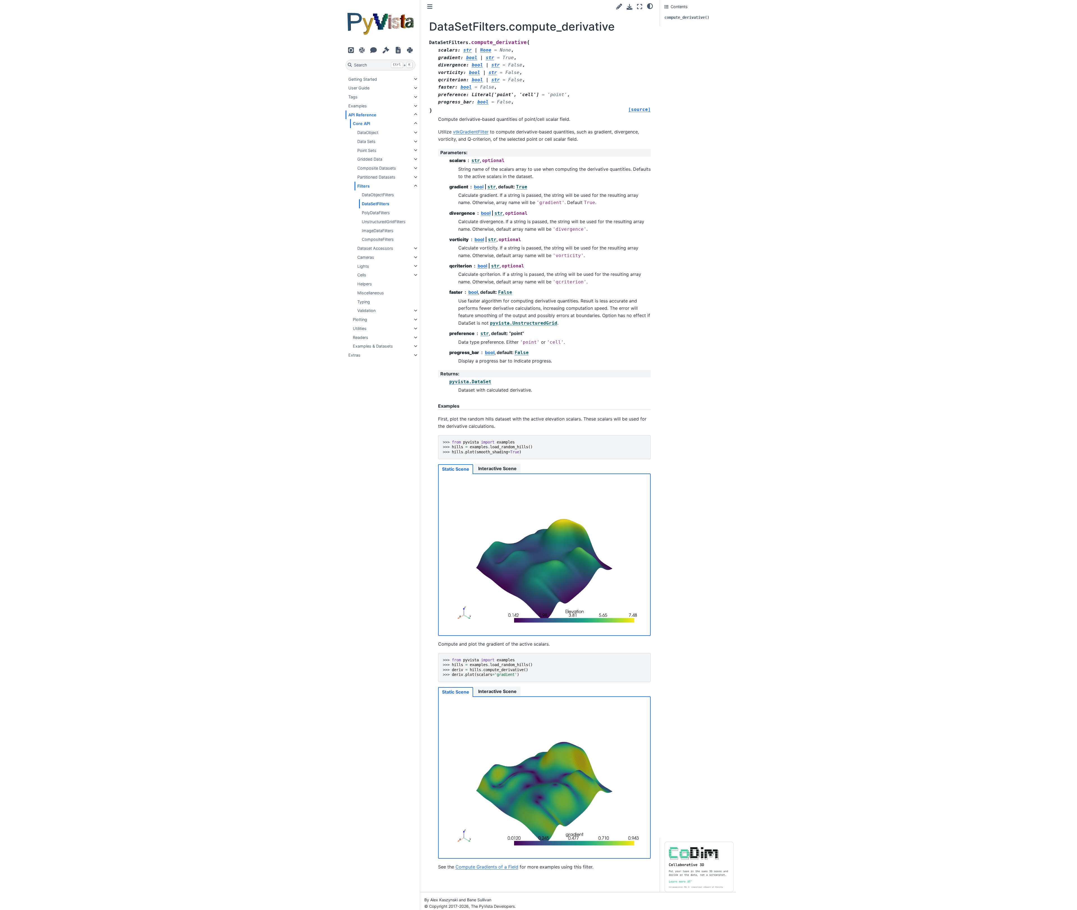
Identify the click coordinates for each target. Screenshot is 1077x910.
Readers (360, 337)
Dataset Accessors (375, 248)
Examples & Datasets (373, 346)
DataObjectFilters (378, 194)
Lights (363, 266)
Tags (353, 96)
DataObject (367, 132)
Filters (363, 186)
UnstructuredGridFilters (384, 221)
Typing (363, 301)
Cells (361, 274)
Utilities (360, 328)
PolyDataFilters (376, 212)
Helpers (364, 283)
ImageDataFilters (377, 230)
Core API (361, 123)
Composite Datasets (376, 168)
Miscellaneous (370, 292)
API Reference (362, 114)
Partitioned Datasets (376, 177)
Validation (366, 310)
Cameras (365, 257)
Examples (357, 105)
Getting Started (362, 79)
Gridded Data (369, 159)
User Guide (358, 88)
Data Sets (366, 141)
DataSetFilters (375, 203)
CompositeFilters (378, 239)
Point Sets (366, 150)
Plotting (360, 319)
